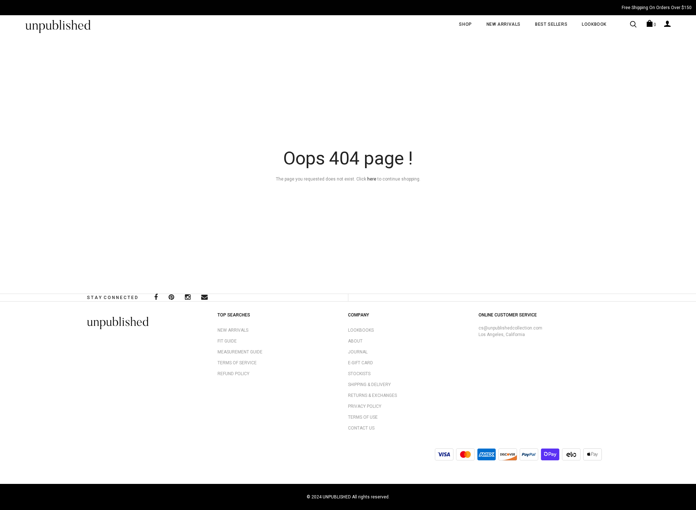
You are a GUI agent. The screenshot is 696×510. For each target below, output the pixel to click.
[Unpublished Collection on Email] (204, 297)
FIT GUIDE (227, 341)
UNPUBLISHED (337, 496)
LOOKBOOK (594, 24)
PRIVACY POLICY (364, 406)
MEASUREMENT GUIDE (240, 351)
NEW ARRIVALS (503, 24)
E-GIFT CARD (360, 362)
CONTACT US (361, 428)
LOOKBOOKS (361, 330)
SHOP (465, 24)
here (371, 179)
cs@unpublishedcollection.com (510, 328)
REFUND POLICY (233, 373)
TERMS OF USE (363, 417)
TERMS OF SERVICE (237, 362)
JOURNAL (358, 351)
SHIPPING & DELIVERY (369, 384)
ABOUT (355, 341)
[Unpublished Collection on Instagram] (187, 297)
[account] (667, 23)
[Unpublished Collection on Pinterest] (171, 297)
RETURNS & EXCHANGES (372, 395)
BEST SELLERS (551, 24)
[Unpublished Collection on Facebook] (156, 297)
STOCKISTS (359, 373)
